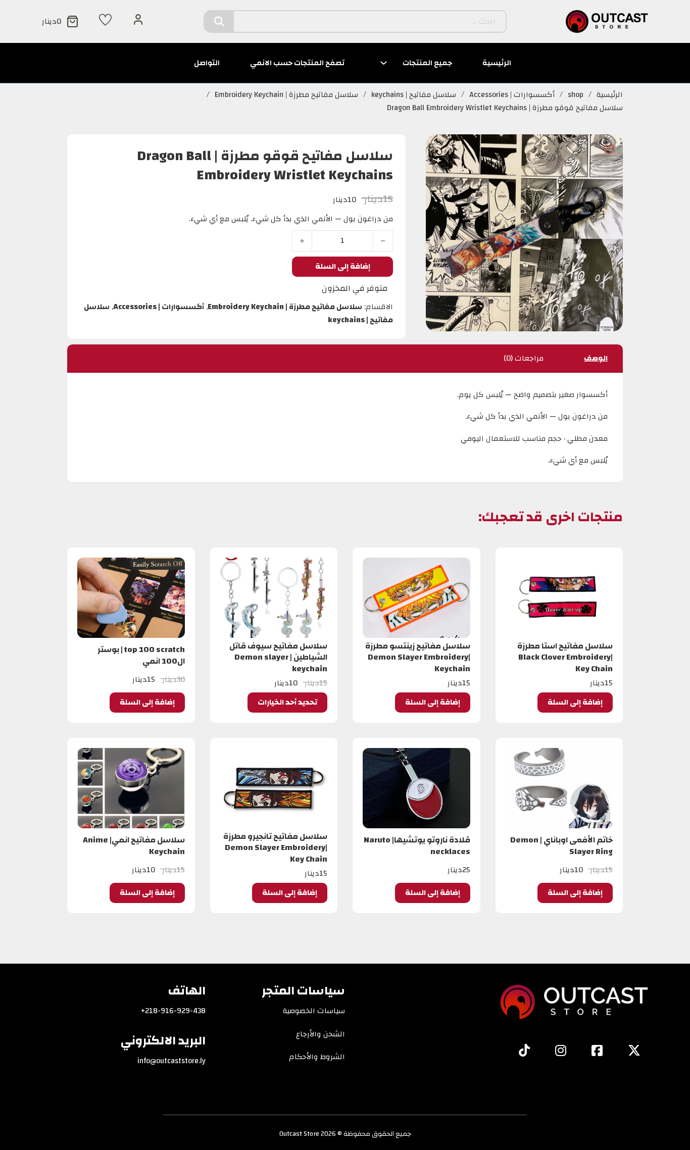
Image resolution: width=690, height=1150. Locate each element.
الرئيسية (496, 63)
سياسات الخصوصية (314, 1011)
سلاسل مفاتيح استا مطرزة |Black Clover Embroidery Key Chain (565, 657)
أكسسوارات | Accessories (512, 95)
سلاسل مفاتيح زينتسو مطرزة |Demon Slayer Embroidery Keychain (417, 657)
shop (575, 95)
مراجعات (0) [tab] (524, 358)
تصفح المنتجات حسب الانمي (297, 63)
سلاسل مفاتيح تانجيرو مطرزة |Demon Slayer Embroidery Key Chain (275, 848)
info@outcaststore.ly (171, 1061)
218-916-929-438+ (173, 1011)
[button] (575, 702)
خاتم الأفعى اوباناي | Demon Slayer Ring (561, 845)
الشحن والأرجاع (320, 1034)
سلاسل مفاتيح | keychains (413, 95)
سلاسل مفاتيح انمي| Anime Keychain (134, 845)
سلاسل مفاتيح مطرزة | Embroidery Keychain (286, 95)
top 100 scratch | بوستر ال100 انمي (141, 655)
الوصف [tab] (596, 358)
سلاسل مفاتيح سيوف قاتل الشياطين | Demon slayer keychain (278, 657)
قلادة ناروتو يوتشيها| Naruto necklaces (417, 845)
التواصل (207, 63)
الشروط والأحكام (317, 1057)
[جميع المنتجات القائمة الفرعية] (383, 63)
